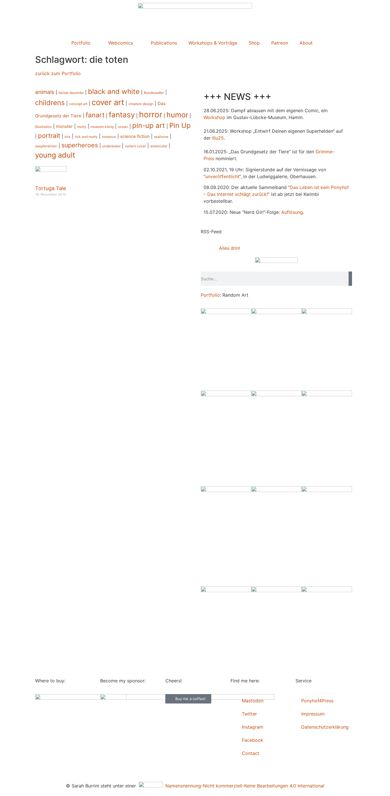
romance (109, 136)
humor (177, 114)
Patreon (279, 43)
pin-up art (148, 125)
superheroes (79, 145)
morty (81, 126)
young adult (55, 154)
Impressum (313, 714)
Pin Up (180, 125)
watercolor (158, 146)
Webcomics (120, 43)
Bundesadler (154, 93)
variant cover (135, 146)
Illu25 (218, 138)
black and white (114, 91)
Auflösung (292, 212)
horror (150, 114)
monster (64, 126)
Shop (254, 43)
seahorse (161, 136)
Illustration (43, 126)
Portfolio (81, 43)
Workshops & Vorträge (212, 43)
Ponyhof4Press (317, 700)
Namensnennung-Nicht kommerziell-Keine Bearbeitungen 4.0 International (243, 786)
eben (307, 187)
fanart (95, 115)
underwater (111, 146)
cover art (108, 102)
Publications (164, 43)
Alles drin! (229, 248)
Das (294, 187)
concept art (78, 104)
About (306, 43)
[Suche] (350, 279)
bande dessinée (71, 93)
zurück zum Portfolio (58, 73)
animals (44, 92)
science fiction (135, 136)
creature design (140, 104)
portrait (49, 135)
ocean (123, 126)
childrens (50, 103)
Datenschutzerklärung (325, 727)
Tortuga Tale (50, 188)
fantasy (122, 114)
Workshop (214, 117)
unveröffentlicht (222, 176)
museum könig (102, 126)
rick (68, 136)
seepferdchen (46, 146)
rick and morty (86, 136)
